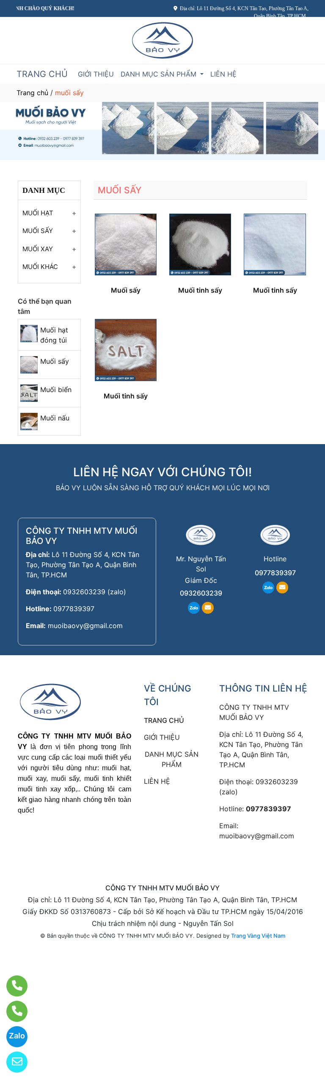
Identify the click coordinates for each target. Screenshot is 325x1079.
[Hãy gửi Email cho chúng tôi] (11, 1062)
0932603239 (201, 593)
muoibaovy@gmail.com (85, 625)
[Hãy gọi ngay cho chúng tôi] (11, 1011)
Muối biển (56, 389)
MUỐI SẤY (37, 231)
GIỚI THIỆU (96, 74)
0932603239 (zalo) (94, 592)
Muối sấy (54, 361)
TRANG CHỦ (42, 74)
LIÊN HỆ (223, 74)
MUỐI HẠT (37, 213)
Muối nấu (54, 418)
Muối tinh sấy (200, 290)
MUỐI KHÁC (40, 267)
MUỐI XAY (37, 249)
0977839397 (73, 608)
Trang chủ (32, 92)
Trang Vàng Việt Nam (258, 935)
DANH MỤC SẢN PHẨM (159, 74)
